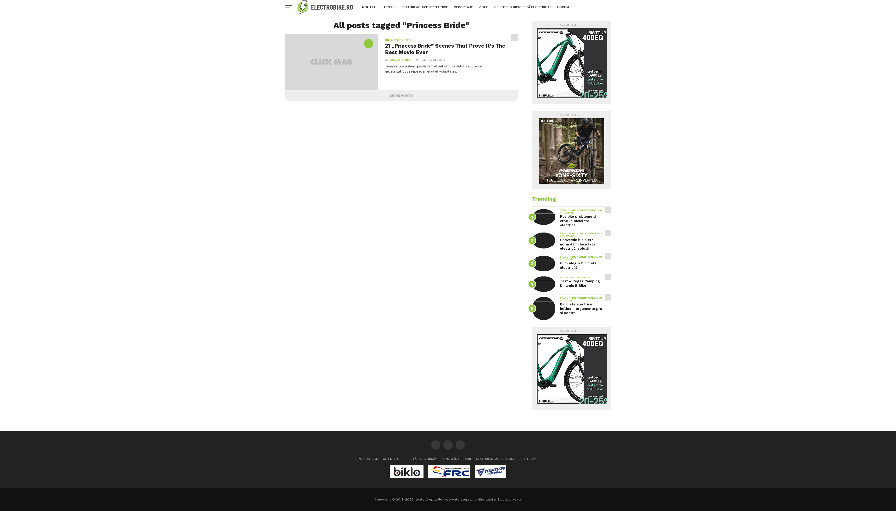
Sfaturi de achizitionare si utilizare (508, 459)
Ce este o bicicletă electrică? (523, 7)
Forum (563, 7)
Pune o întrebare (456, 459)
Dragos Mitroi (400, 59)
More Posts (401, 95)
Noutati (369, 7)
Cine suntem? (367, 459)
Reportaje (463, 7)
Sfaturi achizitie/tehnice (424, 7)
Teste (389, 7)
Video (484, 7)
